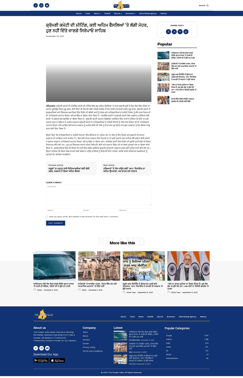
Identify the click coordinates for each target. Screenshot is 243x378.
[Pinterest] (180, 31)
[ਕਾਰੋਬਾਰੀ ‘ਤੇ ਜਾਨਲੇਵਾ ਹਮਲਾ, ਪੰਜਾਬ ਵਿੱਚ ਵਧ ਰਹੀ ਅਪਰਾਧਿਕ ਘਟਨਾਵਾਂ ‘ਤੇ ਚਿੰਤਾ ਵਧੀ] (163, 66)
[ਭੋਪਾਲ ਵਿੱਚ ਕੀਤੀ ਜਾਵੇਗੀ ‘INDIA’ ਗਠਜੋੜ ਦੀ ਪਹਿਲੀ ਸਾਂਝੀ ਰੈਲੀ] (163, 100)
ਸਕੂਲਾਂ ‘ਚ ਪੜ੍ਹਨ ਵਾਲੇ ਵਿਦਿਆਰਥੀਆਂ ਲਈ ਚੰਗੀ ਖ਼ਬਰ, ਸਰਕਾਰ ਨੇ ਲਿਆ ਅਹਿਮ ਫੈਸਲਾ (69, 170)
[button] (204, 5)
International (134, 340)
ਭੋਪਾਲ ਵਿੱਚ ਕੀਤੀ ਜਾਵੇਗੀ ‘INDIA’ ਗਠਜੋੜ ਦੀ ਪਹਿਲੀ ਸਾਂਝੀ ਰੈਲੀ (182, 100)
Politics (132, 364)
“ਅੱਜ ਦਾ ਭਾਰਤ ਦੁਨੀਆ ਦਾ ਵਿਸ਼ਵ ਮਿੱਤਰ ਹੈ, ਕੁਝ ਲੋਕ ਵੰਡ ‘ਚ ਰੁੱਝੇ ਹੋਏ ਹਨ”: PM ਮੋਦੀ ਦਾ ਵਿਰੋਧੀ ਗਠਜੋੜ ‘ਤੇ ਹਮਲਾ (183, 88)
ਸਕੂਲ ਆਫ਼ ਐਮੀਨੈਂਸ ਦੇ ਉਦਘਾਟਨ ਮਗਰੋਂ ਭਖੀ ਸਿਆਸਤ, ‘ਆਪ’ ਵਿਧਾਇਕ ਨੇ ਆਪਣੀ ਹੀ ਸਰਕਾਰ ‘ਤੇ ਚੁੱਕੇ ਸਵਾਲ (183, 76)
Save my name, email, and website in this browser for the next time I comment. (83, 217)
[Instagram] (41, 5)
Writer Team (131, 292)
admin (39, 290)
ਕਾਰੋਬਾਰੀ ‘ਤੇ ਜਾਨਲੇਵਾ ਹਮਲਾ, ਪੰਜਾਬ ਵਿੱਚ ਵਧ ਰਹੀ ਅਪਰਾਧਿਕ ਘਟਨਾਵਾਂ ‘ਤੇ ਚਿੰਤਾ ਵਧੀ (183, 66)
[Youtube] (47, 5)
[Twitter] (174, 31)
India (131, 352)
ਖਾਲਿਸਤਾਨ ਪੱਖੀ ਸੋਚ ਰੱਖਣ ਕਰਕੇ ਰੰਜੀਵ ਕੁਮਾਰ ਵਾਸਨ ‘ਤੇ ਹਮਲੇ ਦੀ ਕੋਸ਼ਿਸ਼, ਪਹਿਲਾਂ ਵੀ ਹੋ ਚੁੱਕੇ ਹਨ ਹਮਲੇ (183, 55)
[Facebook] (35, 5)
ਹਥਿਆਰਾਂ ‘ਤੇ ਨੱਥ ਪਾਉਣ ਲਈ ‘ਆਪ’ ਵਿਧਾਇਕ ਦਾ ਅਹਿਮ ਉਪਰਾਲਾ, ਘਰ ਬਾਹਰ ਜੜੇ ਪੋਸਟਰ (124, 170)
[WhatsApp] (185, 31)
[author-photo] (35, 290)
